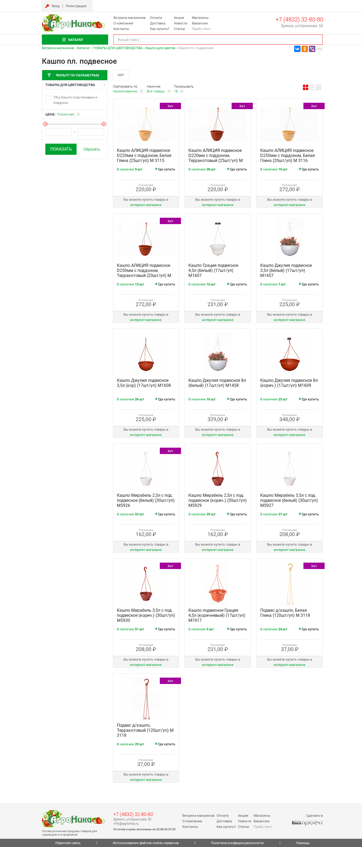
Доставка (157, 23)
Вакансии (200, 23)
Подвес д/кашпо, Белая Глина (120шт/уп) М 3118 (285, 613)
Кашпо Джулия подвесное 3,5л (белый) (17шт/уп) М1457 (286, 270)
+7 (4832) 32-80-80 (299, 19)
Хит (121, 75)
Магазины (200, 18)
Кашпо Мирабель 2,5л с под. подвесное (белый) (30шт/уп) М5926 (146, 500)
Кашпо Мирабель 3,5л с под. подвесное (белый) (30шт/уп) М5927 (289, 500)
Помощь (303, 843)
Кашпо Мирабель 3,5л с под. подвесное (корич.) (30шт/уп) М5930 (146, 615)
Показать (61, 149)
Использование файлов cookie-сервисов (146, 843)
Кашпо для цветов (160, 48)
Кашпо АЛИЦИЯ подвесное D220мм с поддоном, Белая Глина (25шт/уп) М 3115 (144, 155)
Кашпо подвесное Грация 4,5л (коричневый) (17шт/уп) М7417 (216, 615)
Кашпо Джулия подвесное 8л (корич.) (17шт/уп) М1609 (289, 383)
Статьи (179, 29)
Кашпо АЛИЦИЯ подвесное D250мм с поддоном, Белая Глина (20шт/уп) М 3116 (287, 155)
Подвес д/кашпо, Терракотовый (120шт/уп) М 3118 (145, 730)
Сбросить (91, 149)
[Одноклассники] (305, 49)
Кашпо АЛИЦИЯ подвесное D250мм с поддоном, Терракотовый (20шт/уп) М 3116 (144, 273)
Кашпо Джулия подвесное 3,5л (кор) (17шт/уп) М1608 (144, 383)
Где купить (166, 169)
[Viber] (312, 49)
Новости (180, 23)
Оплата (156, 18)
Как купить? (159, 29)
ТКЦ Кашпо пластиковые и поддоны (75, 100)
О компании (123, 23)
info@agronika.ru (126, 823)
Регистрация (76, 6)
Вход (56, 6)
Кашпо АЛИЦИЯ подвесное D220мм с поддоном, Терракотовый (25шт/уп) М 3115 (215, 158)
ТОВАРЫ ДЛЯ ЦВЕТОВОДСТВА (117, 48)
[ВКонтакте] (297, 49)
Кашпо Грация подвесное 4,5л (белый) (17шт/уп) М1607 (213, 270)
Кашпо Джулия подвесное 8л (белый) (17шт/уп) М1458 (217, 383)
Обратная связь (68, 843)
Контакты (121, 29)
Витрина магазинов (129, 18)
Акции (179, 18)
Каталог (83, 48)
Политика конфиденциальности (237, 843)
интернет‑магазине (146, 205)
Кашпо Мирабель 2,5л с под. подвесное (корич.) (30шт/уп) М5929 (217, 500)
